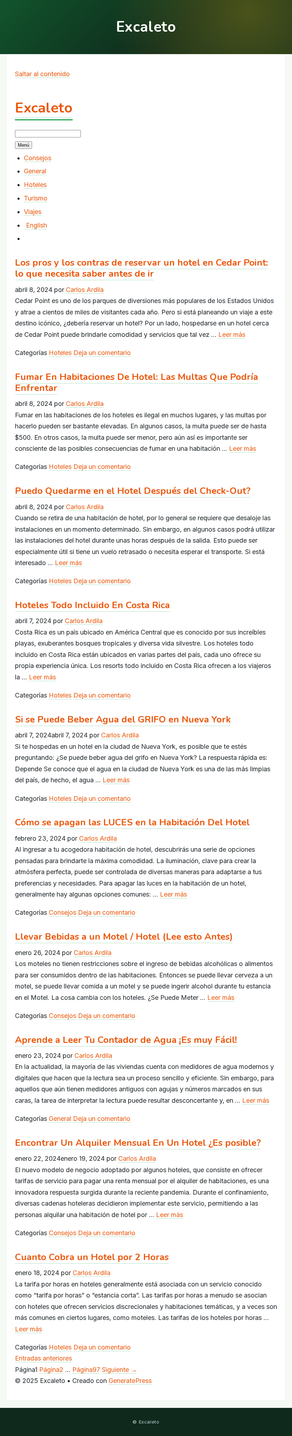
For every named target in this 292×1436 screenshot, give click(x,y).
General (35, 171)
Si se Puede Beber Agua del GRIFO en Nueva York (123, 719)
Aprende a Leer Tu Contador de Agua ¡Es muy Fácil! (126, 1040)
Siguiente (119, 1369)
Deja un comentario (102, 352)
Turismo (35, 198)
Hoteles (35, 184)
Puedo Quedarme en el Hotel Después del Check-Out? (133, 491)
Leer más (231, 334)
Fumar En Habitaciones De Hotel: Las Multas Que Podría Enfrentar (136, 382)
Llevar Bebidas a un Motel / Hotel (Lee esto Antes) (124, 936)
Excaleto (44, 108)
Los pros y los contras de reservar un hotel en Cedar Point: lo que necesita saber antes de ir (141, 268)
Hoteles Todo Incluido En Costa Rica (92, 605)
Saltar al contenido (42, 74)
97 (86, 1369)
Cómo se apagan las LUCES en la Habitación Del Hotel (132, 822)
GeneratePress (130, 1380)
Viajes (32, 211)
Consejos (37, 158)
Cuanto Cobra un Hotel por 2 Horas (92, 1257)
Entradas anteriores (43, 1358)
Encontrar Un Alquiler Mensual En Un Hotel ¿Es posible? (138, 1143)
